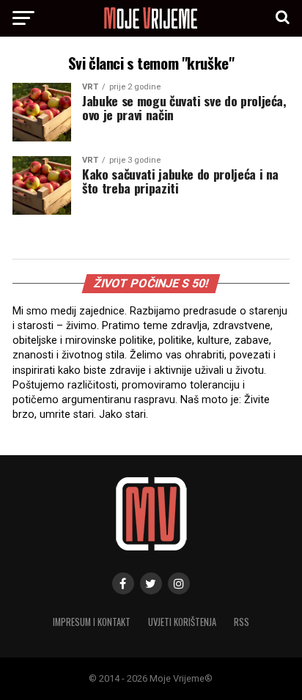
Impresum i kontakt (91, 622)
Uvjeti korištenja (182, 622)
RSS (241, 622)
